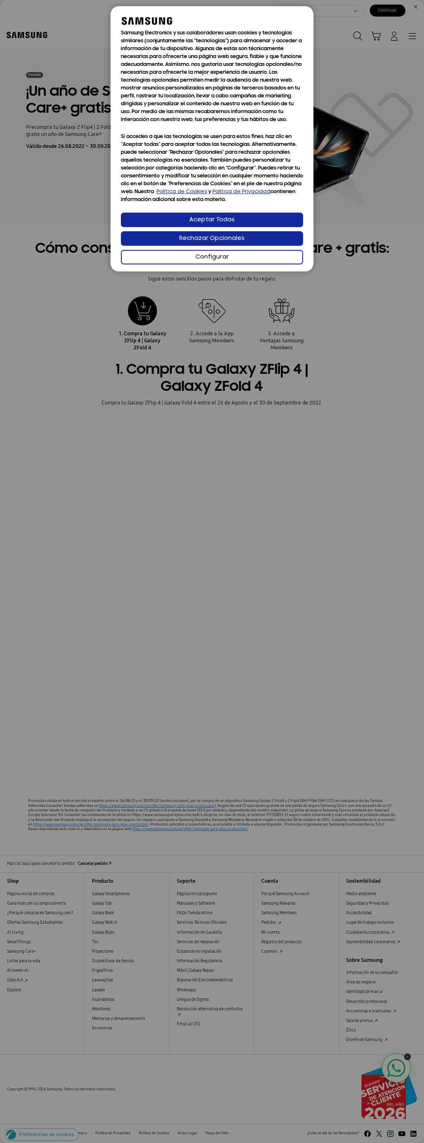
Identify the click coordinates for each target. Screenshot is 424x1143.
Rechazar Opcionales (212, 238)
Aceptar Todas (212, 220)
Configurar (212, 257)
